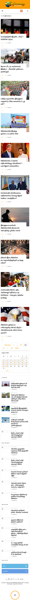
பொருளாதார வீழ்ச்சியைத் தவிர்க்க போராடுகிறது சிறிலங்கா (19, 496)
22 (22, 364)
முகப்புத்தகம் (5, 571)
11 (7, 362)
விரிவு (2, 42)
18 (7, 364)
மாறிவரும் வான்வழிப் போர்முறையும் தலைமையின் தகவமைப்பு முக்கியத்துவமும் (19, 422)
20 (14, 364)
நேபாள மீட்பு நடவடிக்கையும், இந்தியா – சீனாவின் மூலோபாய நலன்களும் (12, 69)
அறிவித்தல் (13, 517)
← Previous (7, 345)
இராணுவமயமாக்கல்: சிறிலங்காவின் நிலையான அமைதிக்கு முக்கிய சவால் (10, 228)
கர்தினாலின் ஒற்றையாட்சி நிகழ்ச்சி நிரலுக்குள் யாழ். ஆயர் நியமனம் (19, 385)
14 (18, 362)
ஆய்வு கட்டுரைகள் (14, 392)
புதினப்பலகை (15, 579)
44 (12, 348)
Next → (17, 348)
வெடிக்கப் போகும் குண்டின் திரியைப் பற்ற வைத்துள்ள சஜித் (19, 473)
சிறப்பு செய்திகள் (14, 527)
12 (10, 362)
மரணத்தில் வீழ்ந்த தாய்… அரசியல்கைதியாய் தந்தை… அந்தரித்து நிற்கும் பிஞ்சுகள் (19, 532)
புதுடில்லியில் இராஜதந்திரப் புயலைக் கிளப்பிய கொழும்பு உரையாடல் (19, 410)
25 (7, 366)
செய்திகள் (9, 301)
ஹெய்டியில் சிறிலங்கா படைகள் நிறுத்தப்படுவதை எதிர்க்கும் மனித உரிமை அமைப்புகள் (19, 398)
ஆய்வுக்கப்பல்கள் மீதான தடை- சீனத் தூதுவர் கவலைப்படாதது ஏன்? (18, 485)
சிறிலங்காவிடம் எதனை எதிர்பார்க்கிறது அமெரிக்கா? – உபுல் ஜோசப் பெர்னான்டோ (12, 163)
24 (3, 366)
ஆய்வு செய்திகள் (14, 446)
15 (22, 362)
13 (14, 362)
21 (18, 364)
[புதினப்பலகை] (15, 4)
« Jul (7, 370)
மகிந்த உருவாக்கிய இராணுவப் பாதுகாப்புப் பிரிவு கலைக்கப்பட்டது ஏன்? (13, 101)
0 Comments (14, 389)
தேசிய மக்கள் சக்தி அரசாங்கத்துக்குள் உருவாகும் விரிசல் (17, 435)
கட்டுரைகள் (9, 42)
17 (3, 364)
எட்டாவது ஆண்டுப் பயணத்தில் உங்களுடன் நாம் (19, 544)
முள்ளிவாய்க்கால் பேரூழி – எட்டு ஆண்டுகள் (19, 553)
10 (3, 362)
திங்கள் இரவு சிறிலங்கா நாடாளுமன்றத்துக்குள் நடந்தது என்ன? (12, 260)
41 (3, 348)
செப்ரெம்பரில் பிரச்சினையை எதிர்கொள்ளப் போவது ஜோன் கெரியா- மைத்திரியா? (11, 195)
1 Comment (13, 537)
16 (26, 362)
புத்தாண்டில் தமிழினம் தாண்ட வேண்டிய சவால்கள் (19, 511)
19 (10, 364)
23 (26, 364)
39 (21, 345)
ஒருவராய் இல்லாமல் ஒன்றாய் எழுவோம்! (17, 521)
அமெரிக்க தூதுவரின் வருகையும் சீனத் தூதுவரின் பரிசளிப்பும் (19, 451)
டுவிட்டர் (4, 566)
